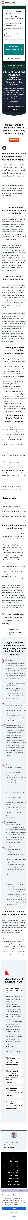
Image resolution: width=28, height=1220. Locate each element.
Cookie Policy (14, 1179)
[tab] (14, 1020)
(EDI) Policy (14, 1170)
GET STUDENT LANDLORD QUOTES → (14, 49)
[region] (14, 1206)
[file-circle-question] (7, 973)
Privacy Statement (14, 1181)
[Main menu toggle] (25, 2)
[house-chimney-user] (4, 147)
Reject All (14, 1216)
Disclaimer (14, 1176)
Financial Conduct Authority (14, 1167)
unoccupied (5, 250)
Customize (14, 1212)
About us (14, 1164)
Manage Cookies (14, 1184)
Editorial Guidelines (14, 1173)
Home (14, 1158)
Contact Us (14, 1161)
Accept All (14, 1208)
